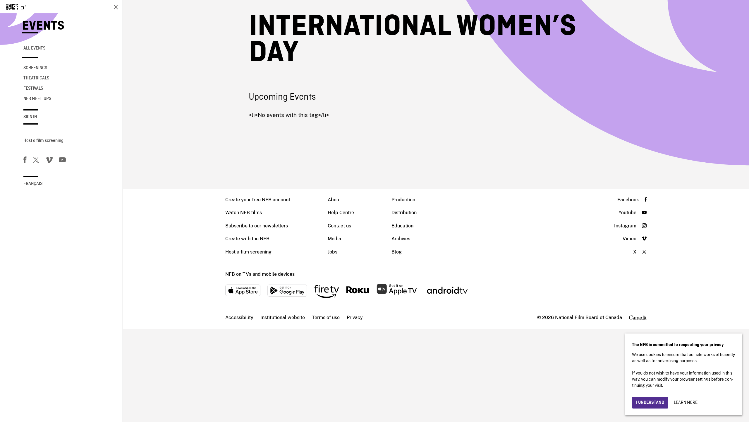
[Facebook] (24, 161)
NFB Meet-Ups (37, 98)
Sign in (30, 117)
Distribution (404, 212)
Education (402, 226)
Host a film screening (43, 140)
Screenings (35, 68)
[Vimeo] (49, 161)
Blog (396, 252)
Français (32, 183)
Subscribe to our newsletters (256, 226)
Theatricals (36, 78)
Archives (400, 238)
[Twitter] (35, 161)
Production (403, 200)
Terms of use (326, 317)
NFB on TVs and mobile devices (260, 274)
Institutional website (282, 317)
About (334, 200)
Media (334, 238)
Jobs (332, 252)
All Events (34, 48)
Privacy (355, 317)
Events (43, 26)
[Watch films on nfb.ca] (15, 7)
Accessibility (239, 317)
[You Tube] (62, 161)
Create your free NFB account (257, 200)
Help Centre (341, 212)
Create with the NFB (247, 238)
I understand (650, 402)
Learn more (686, 403)
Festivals (33, 88)
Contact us (339, 226)
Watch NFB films (243, 212)
